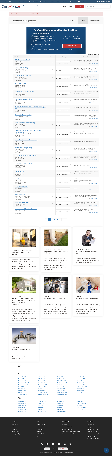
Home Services (44, 1)
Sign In (70, 6)
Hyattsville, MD (61, 384)
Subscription (40, 427)
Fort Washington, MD (24, 383)
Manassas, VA (81, 405)
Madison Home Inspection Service (26, 155)
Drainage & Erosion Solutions (24, 91)
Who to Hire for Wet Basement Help (87, 251)
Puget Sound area (92, 431)
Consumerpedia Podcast (69, 433)
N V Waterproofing (21, 83)
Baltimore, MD (42, 377)
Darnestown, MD (22, 381)
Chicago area (91, 427)
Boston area (90, 424)
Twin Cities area (91, 436)
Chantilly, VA (41, 403)
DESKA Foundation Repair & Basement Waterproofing (28, 131)
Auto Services (21, 1)
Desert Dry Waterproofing (23, 115)
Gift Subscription (67, 429)
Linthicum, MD (42, 386)
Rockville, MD (41, 390)
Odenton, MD (21, 388)
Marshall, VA (21, 407)
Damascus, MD (81, 379)
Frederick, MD (42, 383)
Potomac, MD (22, 390)
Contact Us (15, 424)
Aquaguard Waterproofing (23, 99)
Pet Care (65, 1)
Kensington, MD (81, 384)
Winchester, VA (42, 411)
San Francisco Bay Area (94, 433)
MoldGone (18, 179)
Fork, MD (79, 381)
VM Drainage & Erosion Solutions (26, 209)
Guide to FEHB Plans (68, 427)
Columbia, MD (42, 379)
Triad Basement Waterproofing (25, 123)
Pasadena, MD (61, 388)
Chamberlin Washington (23, 75)
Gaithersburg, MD (62, 383)
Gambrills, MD (81, 383)
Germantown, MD (23, 384)
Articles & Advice (95, 20)
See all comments (94, 63)
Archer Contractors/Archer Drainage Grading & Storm (30, 107)
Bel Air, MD (60, 377)
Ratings (83, 20)
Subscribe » (72, 46)
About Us (14, 429)
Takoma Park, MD (23, 394)
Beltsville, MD (80, 377)
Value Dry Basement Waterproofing (26, 140)
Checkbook (65, 424)
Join (79, 6)
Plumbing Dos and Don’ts (21, 348)
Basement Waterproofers (24, 21)
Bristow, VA (80, 401)
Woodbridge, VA (61, 411)
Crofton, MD (60, 379)
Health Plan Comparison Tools (71, 431)
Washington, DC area (93, 438)
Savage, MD (21, 392)
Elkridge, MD (41, 381)
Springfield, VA (22, 409)
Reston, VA (41, 407)
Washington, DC (22, 370)
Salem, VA (60, 407)
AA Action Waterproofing (23, 202)
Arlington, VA (60, 401)
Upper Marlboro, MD (43, 394)
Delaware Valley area (93, 429)
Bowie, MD (21, 379)
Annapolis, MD (22, 377)
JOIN (47, 448)
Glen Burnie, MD (42, 384)
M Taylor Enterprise (21, 187)
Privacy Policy (16, 433)
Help (13, 427)
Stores (71, 1)
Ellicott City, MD (61, 381)
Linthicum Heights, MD (63, 386)
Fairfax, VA (60, 403)
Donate (64, 6)
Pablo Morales (19, 171)
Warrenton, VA (22, 411)
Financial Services (55, 1)
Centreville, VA (22, 403)
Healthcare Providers (32, 1)
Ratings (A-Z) (41, 424)
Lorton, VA (40, 405)
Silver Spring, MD (62, 392)
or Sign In (71, 49)
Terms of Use (16, 431)
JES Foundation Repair (22, 60)
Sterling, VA (60, 409)
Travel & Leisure (79, 1)
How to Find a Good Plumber (54, 298)
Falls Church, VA (81, 403)
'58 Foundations (20, 194)
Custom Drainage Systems (23, 163)
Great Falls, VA (22, 405)
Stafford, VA (41, 409)
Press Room (40, 429)
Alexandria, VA (22, 401)
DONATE (62, 448)
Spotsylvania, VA (81, 407)
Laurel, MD (21, 386)
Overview (72, 20)
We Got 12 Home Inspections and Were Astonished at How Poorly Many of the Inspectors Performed (24, 300)
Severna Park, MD (43, 392)
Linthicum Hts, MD (82, 386)
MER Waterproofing (21, 68)
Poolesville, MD (81, 388)
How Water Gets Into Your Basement (22, 252)
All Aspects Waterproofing (23, 148)
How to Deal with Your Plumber (87, 298)
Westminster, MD (62, 394)
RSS (38, 436)
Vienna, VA (80, 409)
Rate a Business (41, 433)
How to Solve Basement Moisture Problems (56, 251)
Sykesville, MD (81, 392)
